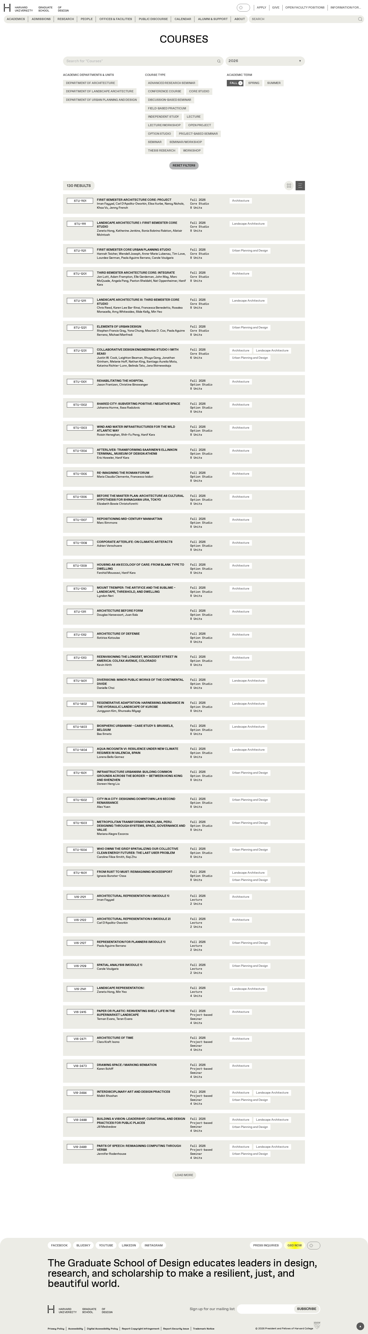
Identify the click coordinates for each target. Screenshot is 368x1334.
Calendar (183, 19)
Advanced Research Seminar (172, 83)
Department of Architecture (90, 83)
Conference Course (164, 91)
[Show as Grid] (289, 185)
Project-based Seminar (198, 134)
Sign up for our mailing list (212, 1309)
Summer (274, 83)
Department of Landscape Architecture (100, 91)
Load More (184, 1175)
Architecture (240, 201)
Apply (261, 8)
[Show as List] (300, 185)
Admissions (41, 19)
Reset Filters (184, 166)
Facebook (59, 1245)
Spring (253, 83)
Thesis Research (161, 151)
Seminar (155, 142)
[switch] (243, 8)
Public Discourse (153, 19)
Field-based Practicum (167, 108)
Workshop (192, 151)
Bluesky (83, 1245)
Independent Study (163, 117)
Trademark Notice (203, 1329)
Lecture (194, 117)
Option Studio (159, 134)
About (239, 19)
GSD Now (295, 1245)
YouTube (106, 1245)
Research (66, 19)
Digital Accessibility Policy (102, 1329)
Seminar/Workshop (186, 142)
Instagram (154, 1245)
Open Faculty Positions (305, 8)
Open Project (199, 125)
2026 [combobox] (233, 61)
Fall (233, 83)
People (87, 19)
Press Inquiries (266, 1245)
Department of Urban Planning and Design (101, 100)
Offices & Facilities (115, 19)
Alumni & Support (213, 19)
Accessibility (75, 1329)
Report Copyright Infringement (140, 1329)
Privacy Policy (56, 1329)
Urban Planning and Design (250, 251)
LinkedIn (129, 1245)
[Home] (80, 1309)
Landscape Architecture (248, 224)
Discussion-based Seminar (169, 100)
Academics (16, 19)
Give (275, 8)
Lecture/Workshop (164, 125)
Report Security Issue (176, 1329)
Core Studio (199, 91)
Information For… (346, 8)
